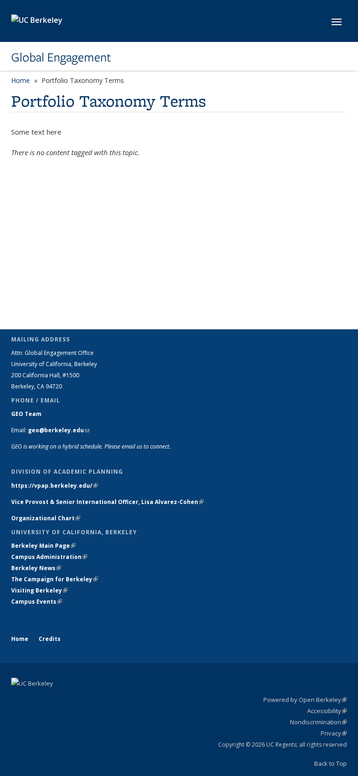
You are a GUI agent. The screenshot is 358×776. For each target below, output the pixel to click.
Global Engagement (61, 57)
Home (20, 80)
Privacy (334, 733)
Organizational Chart (45, 518)
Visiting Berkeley (39, 590)
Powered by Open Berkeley (305, 699)
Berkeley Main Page (43, 546)
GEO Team (26, 414)
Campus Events (36, 602)
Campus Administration (49, 557)
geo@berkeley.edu (59, 430)
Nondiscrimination (318, 722)
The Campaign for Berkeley (54, 579)
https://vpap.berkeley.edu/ (54, 486)
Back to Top (330, 763)
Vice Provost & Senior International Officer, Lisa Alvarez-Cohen (107, 502)
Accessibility (327, 711)
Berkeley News (36, 568)
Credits (50, 639)
